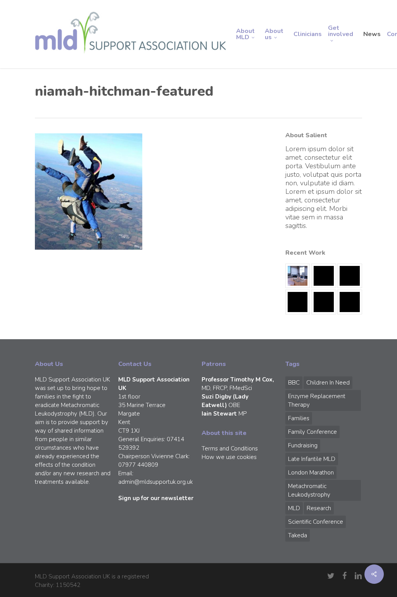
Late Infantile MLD (311, 459)
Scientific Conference (315, 522)
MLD (294, 508)
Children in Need (328, 382)
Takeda (297, 535)
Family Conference (312, 432)
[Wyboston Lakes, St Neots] (297, 276)
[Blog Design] (349, 302)
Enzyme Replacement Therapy (316, 400)
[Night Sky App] (349, 276)
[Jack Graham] (323, 302)
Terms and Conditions (230, 448)
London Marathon (311, 472)
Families (298, 418)
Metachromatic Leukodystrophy (309, 490)
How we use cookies (229, 457)
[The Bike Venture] (323, 276)
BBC (294, 382)
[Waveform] (297, 302)
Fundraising (303, 445)
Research (319, 508)
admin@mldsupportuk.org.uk (155, 482)
